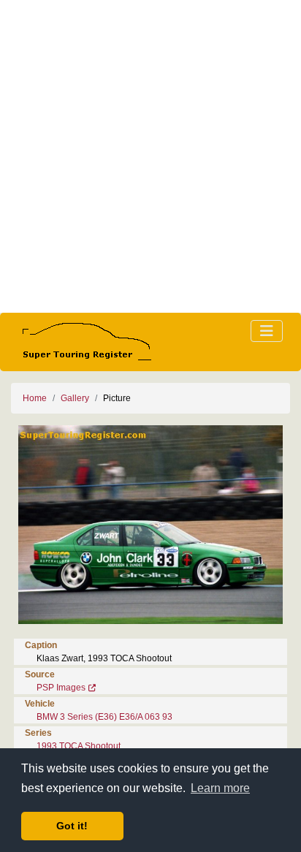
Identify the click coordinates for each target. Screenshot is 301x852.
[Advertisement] (150, 156)
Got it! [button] (72, 826)
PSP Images (61, 687)
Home (35, 398)
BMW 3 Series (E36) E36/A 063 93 (104, 717)
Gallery (75, 398)
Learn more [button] (220, 788)
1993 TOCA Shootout (79, 746)
